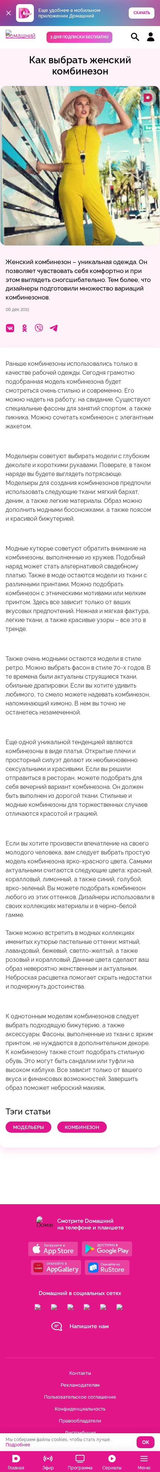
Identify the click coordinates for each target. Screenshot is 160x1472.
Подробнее (18, 1445)
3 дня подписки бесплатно (79, 37)
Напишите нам (89, 1326)
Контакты (80, 1373)
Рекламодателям (80, 1385)
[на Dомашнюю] (20, 35)
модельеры (28, 1127)
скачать (142, 13)
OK (145, 1442)
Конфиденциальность (80, 1409)
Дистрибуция (80, 1432)
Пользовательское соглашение (80, 1397)
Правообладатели (80, 1421)
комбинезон (82, 1127)
